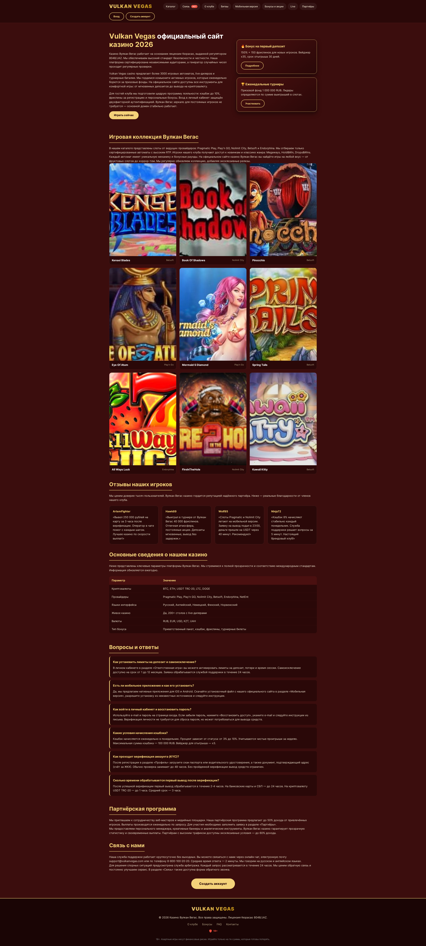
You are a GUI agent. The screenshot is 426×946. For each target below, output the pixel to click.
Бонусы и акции (274, 6)
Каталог (171, 6)
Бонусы (207, 924)
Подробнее (252, 65)
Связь (189, 6)
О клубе (209, 6)
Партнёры (308, 6)
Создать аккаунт (140, 16)
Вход (116, 16)
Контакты (232, 924)
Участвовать (252, 103)
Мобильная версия (246, 6)
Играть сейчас (124, 115)
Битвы (224, 6)
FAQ (219, 924)
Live (293, 6)
